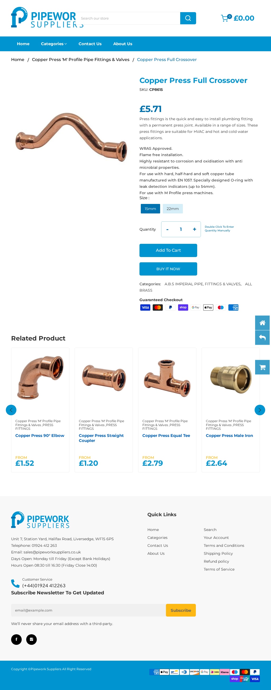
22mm (173, 208)
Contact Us (90, 43)
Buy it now (168, 269)
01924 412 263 (44, 545)
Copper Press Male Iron (229, 435)
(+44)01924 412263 (44, 586)
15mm (150, 208)
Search (210, 529)
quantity (147, 229)
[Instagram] (31, 639)
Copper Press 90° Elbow (39, 435)
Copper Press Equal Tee (166, 435)
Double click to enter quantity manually (219, 228)
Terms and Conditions (224, 545)
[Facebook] (16, 639)
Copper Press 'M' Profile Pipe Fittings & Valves (80, 59)
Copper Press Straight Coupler (101, 438)
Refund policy (216, 561)
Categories (52, 43)
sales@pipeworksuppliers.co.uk (52, 552)
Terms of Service (219, 569)
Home (23, 43)
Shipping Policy (218, 553)
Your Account (216, 537)
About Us (122, 43)
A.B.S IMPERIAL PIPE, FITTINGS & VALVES (203, 284)
